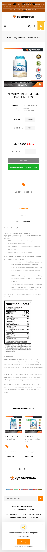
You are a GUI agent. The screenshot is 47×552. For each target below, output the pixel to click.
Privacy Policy (35, 514)
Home (8, 37)
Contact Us (33, 517)
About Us (15, 507)
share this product (23, 221)
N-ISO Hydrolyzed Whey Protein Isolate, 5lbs (32, 439)
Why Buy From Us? (13, 514)
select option (10, 437)
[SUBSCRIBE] (40, 498)
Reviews (23, 215)
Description (23, 209)
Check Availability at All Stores (23, 167)
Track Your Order (19, 509)
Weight (17, 128)
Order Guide (13, 512)
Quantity (16, 152)
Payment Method (28, 507)
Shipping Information (29, 512)
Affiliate (32, 509)
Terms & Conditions (18, 517)
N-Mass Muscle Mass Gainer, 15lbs (13, 438)
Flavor (17, 120)
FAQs (24, 514)
